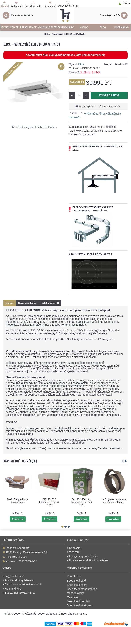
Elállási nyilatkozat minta (20, 592)
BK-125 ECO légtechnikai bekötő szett (49, 502)
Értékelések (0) (50, 303)
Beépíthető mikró (77, 584)
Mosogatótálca (76, 593)
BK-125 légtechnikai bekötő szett (17, 500)
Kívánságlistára (87, 106)
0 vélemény (91, 113)
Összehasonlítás (111, 106)
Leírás (9, 303)
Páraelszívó (74, 576)
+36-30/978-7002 (16, 557)
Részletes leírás (27, 303)
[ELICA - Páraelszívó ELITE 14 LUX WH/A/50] (34, 93)
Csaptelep (73, 597)
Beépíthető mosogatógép (82, 589)
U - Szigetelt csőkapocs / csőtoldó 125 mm (113, 500)
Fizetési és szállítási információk (88, 560)
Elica (81, 64)
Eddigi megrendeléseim (83, 556)
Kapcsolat (75, 547)
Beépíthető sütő (76, 580)
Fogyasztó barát (14, 576)
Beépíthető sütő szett (79, 605)
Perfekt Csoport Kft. (17, 547)
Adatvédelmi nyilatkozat (19, 580)
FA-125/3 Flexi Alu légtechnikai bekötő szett (81, 502)
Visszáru (74, 552)
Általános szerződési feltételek (23, 584)
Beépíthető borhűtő (78, 601)
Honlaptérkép (13, 588)
